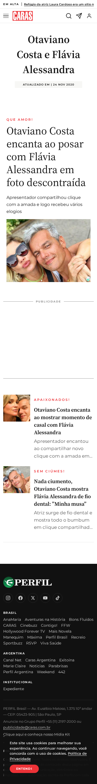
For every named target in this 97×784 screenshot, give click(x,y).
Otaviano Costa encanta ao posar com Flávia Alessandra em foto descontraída (46, 156)
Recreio (78, 637)
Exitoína (66, 660)
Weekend (45, 671)
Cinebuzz (28, 625)
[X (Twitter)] (33, 598)
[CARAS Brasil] (22, 16)
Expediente (13, 688)
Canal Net (12, 660)
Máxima (34, 637)
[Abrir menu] (6, 16)
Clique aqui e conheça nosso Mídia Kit (36, 734)
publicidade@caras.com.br (26, 727)
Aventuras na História (45, 619)
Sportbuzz (12, 643)
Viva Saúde (50, 643)
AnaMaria (12, 619)
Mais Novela (60, 631)
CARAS (9, 625)
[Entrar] (89, 15)
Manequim (13, 637)
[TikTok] (58, 598)
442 (61, 671)
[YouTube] (45, 598)
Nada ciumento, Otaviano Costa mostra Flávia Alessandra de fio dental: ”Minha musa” (62, 492)
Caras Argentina (40, 660)
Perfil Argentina (18, 671)
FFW (65, 625)
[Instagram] (8, 598)
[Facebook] (20, 598)
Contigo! (49, 625)
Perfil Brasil (56, 637)
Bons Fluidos (81, 619)
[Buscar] (68, 15)
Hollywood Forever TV (24, 631)
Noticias (37, 666)
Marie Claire (14, 666)
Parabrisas (58, 666)
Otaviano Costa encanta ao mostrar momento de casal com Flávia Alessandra (63, 421)
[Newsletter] (79, 15)
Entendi (24, 769)
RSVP (31, 643)
